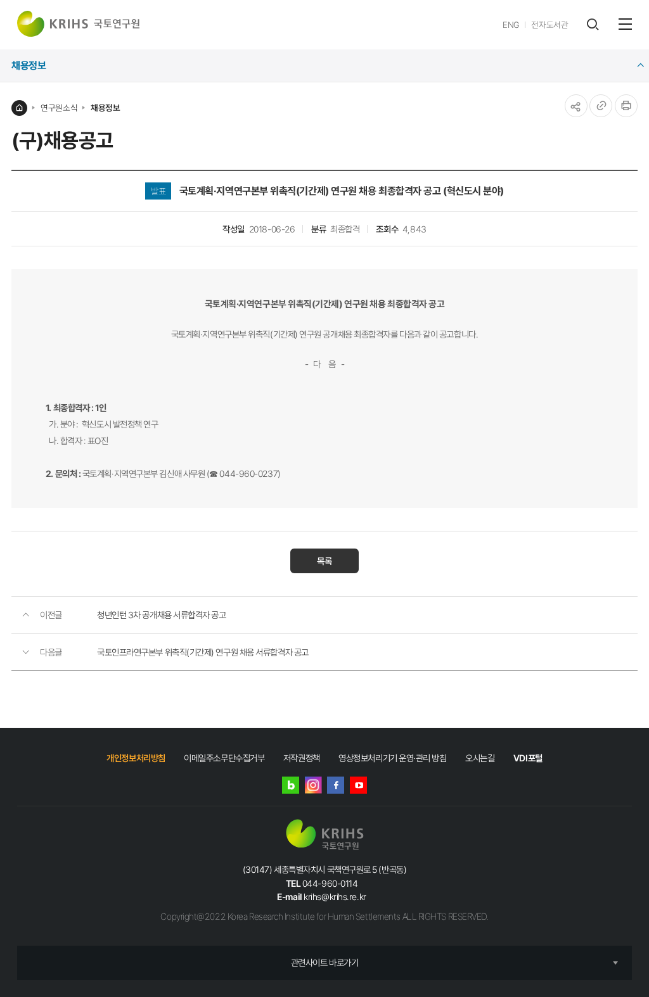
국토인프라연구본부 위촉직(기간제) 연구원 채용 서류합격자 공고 (203, 652)
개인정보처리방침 (135, 758)
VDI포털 (528, 758)
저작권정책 (301, 758)
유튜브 (358, 785)
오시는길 (479, 758)
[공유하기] (576, 105)
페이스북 (335, 785)
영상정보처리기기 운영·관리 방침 (392, 758)
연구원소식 (59, 108)
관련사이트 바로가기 (325, 962)
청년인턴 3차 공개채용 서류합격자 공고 (161, 614)
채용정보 (105, 108)
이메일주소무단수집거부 (224, 758)
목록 (324, 561)
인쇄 (626, 105)
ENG (511, 25)
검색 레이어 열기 (592, 24)
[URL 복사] (600, 105)
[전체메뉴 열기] (625, 24)
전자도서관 (549, 25)
